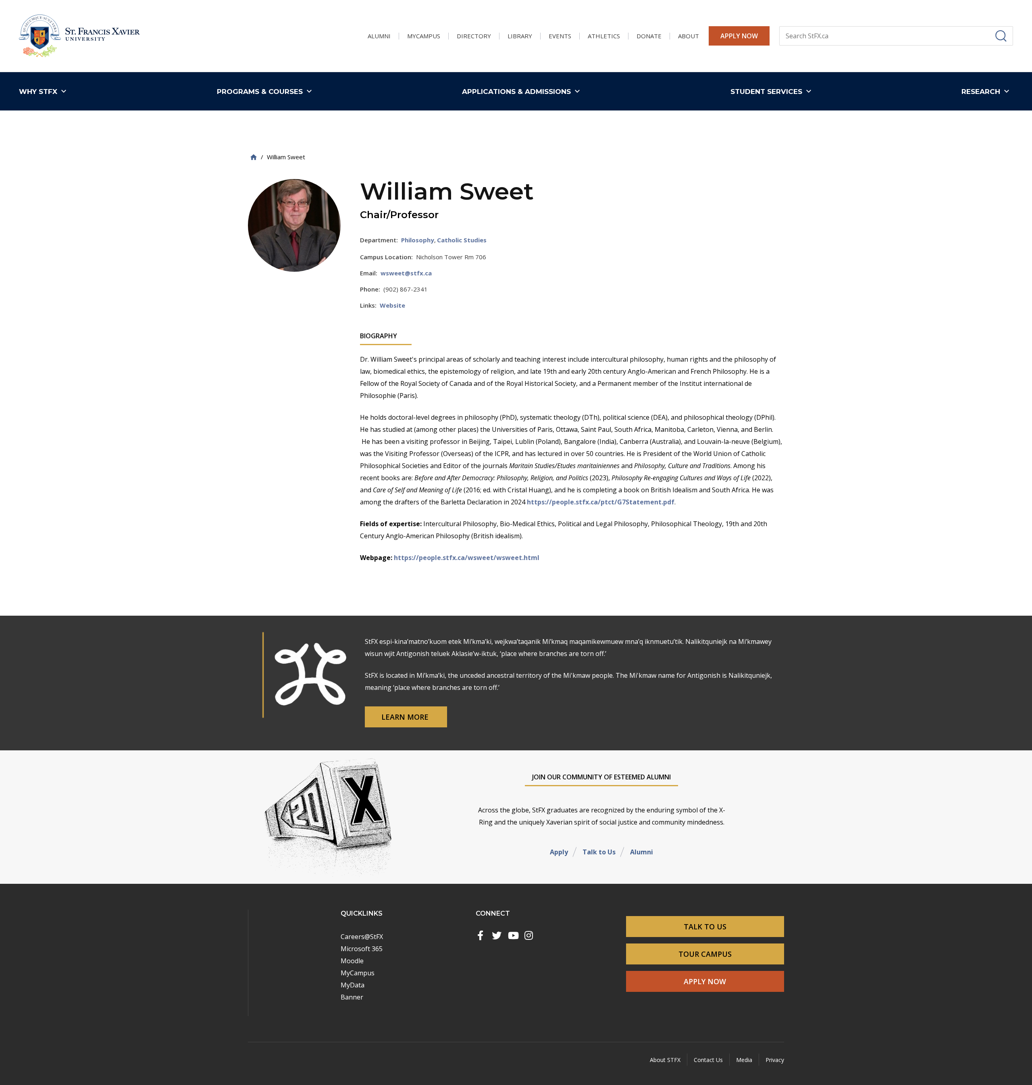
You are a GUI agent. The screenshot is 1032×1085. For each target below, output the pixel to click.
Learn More (406, 717)
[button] (44, 91)
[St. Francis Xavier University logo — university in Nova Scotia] (79, 36)
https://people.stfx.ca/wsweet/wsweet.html (466, 557)
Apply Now (739, 35)
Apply (559, 852)
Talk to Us (599, 852)
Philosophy (417, 240)
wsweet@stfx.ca (406, 273)
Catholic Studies (462, 240)
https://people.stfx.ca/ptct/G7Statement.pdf (600, 502)
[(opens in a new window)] (480, 935)
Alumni (641, 852)
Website (392, 305)
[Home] (253, 157)
